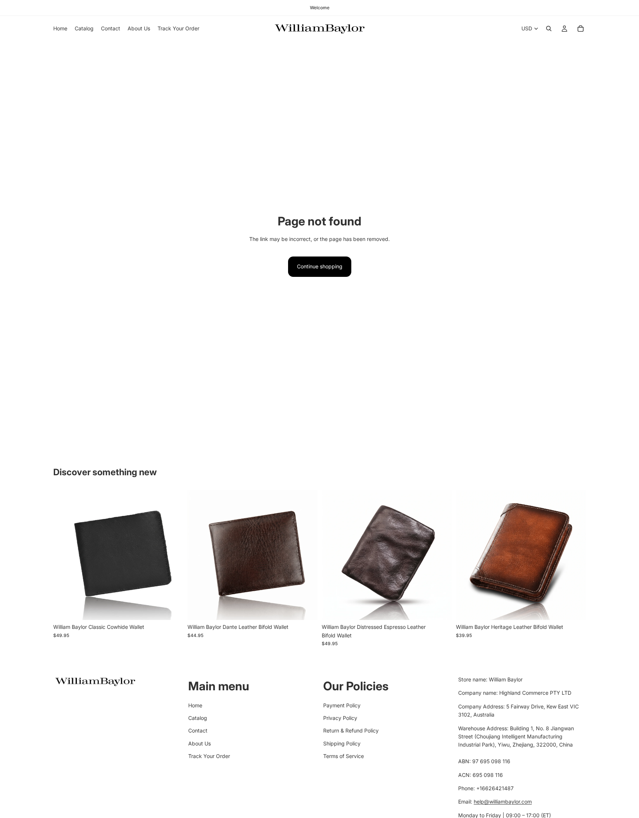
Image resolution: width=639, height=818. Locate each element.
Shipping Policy (342, 743)
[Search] (549, 28)
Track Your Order (209, 756)
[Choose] (171, 609)
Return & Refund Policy (351, 730)
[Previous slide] (64, 555)
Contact (197, 730)
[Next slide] (172, 555)
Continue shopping (319, 266)
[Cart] (580, 28)
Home (195, 705)
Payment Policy (342, 705)
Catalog (197, 718)
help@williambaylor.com (503, 801)
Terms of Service (343, 756)
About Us (199, 743)
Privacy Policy (340, 718)
